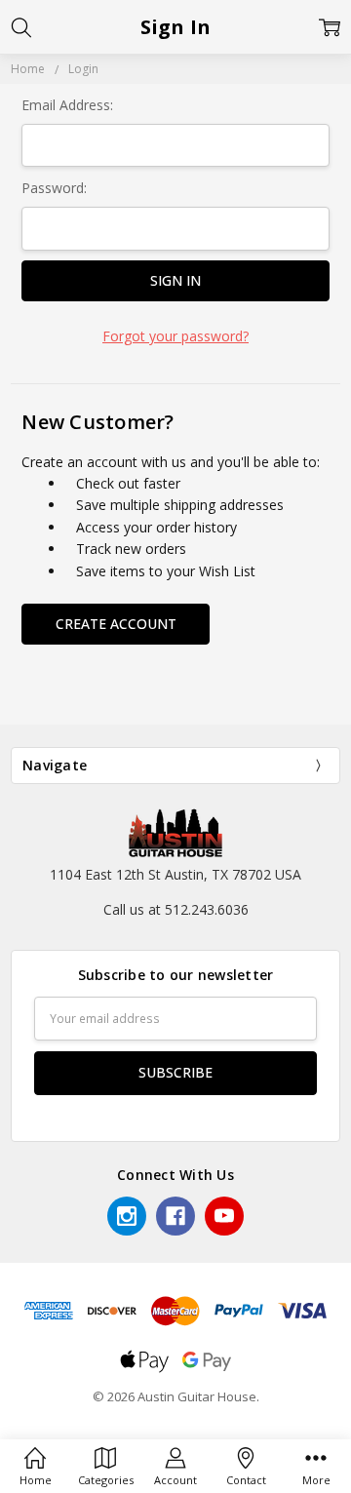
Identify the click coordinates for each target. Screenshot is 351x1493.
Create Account (116, 623)
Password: (54, 187)
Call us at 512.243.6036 (176, 909)
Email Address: (67, 105)
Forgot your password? (175, 336)
